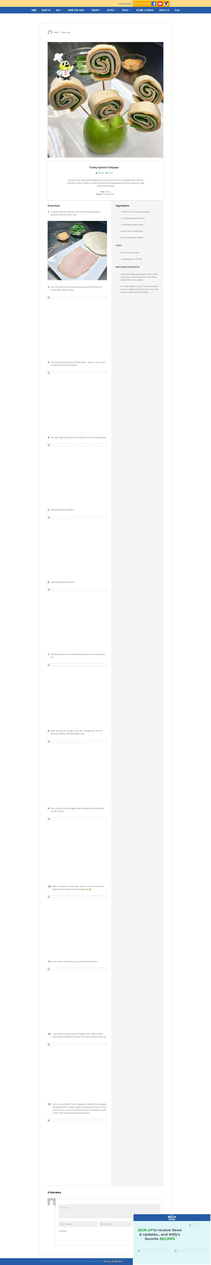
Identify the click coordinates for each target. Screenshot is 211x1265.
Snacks (110, 173)
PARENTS (95, 10)
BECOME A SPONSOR (145, 10)
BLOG (177, 10)
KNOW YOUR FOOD (76, 10)
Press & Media (125, 4)
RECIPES (110, 10)
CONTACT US (164, 10)
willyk (56, 32)
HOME (34, 10)
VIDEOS (125, 10)
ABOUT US (46, 10)
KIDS (58, 10)
